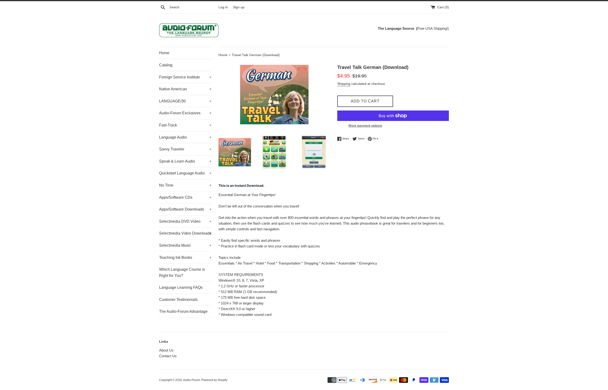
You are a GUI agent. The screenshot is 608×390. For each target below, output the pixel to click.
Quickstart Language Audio (185, 173)
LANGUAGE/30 (185, 101)
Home (164, 53)
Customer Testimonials (178, 300)
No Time (185, 185)
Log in (223, 7)
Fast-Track (185, 125)
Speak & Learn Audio (185, 161)
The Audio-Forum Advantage (183, 311)
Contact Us (168, 356)
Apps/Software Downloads (185, 209)
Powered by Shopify (214, 380)
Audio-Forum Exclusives (185, 113)
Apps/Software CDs (185, 197)
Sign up (238, 7)
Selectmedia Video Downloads (185, 233)
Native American (185, 89)
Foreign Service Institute (185, 77)
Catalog (165, 65)
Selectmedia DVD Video (185, 221)
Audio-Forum (191, 380)
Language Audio (185, 137)
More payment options (365, 125)
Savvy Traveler (185, 149)
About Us (166, 350)
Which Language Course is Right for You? (182, 272)
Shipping (343, 84)
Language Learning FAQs (181, 287)
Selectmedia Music (185, 245)
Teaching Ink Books (185, 257)
